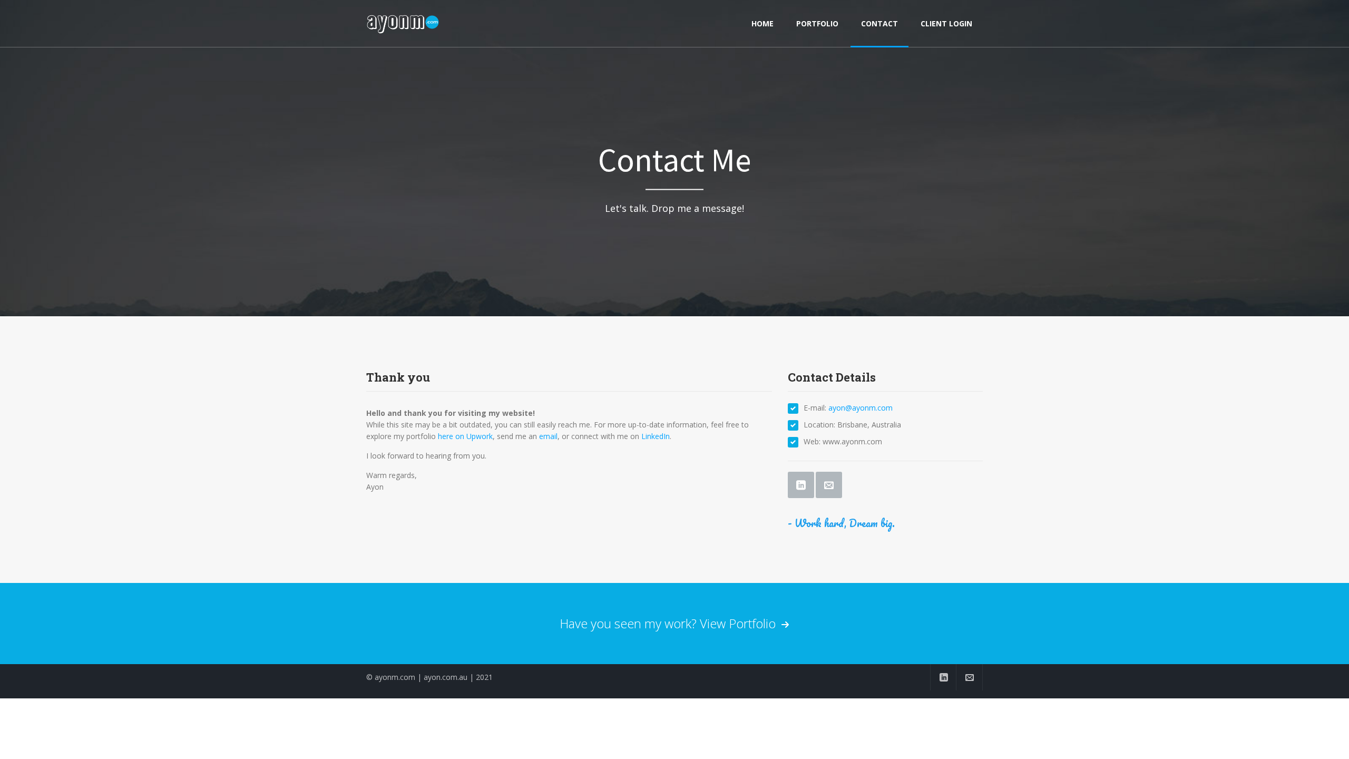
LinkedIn (655, 436)
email (548, 436)
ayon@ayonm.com (860, 408)
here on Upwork (465, 436)
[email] (969, 677)
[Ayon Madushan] (403, 23)
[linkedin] (943, 677)
